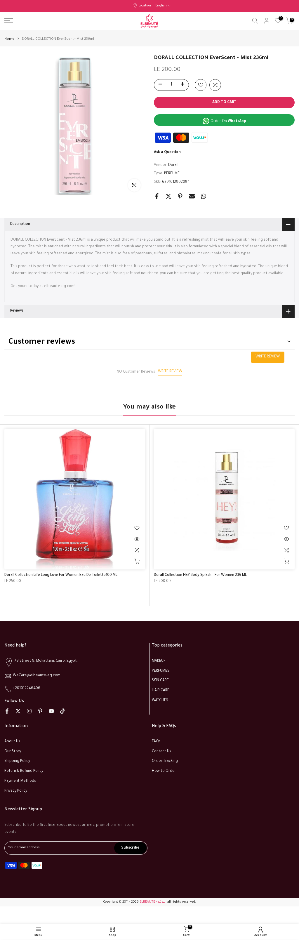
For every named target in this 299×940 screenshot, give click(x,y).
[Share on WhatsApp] (203, 196)
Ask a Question (167, 152)
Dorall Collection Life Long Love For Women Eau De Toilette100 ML (60, 575)
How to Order (164, 771)
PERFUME (172, 174)
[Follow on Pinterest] (40, 711)
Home (9, 39)
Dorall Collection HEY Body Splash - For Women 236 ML (200, 575)
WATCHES (160, 701)
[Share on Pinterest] (180, 196)
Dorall (173, 165)
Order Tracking (165, 761)
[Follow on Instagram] (29, 711)
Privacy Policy (15, 791)
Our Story (12, 752)
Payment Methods (20, 781)
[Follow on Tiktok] (62, 711)
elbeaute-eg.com (59, 286)
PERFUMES (160, 671)
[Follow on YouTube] (51, 711)
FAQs (156, 742)
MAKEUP (159, 661)
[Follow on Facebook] (7, 711)
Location (144, 6)
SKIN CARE (160, 681)
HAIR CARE (160, 691)
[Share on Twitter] (168, 196)
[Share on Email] (192, 196)
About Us (12, 742)
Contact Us (161, 752)
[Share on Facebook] (157, 196)
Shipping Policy (17, 761)
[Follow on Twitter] (18, 711)
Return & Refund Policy (23, 771)
